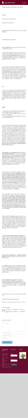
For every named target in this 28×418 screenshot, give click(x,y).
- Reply (23, 309)
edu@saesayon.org (6, 364)
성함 (11, 358)
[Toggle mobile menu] (25, 3)
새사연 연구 (18, 302)
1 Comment (23, 302)
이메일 (12, 353)
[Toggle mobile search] (22, 3)
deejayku (4, 302)
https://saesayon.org (6, 366)
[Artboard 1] (22, 352)
